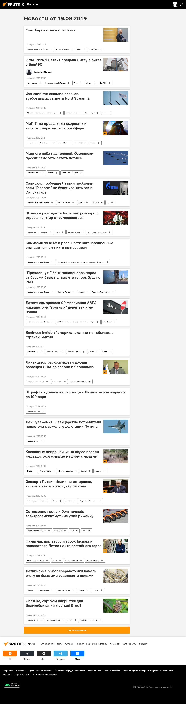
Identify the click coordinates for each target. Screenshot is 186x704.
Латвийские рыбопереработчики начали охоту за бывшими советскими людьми (61, 573)
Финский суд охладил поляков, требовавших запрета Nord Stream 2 (58, 96)
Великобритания (53, 620)
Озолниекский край (70, 172)
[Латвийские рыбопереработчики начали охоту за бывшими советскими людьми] (115, 576)
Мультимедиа (45, 143)
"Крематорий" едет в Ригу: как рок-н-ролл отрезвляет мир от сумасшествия (62, 215)
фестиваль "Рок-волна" (97, 232)
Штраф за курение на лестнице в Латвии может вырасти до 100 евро (75, 394)
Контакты (20, 670)
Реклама (7, 674)
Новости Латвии (62, 49)
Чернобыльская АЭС (78, 381)
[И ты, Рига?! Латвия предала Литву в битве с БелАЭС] (115, 64)
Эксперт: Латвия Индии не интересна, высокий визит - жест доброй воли (59, 483)
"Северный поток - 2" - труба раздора (42, 113)
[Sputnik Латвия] (14, 7)
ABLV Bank (107, 322)
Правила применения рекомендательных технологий (148, 670)
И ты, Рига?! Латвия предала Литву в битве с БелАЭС (64, 62)
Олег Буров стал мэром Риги (51, 30)
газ (104, 113)
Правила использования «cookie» (104, 670)
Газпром (95, 202)
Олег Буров (93, 49)
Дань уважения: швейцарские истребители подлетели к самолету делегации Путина (63, 424)
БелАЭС (103, 83)
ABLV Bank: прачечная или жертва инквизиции (76, 322)
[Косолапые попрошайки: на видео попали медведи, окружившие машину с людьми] (115, 456)
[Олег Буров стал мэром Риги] (115, 35)
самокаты (58, 530)
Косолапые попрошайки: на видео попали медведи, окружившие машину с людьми (62, 454)
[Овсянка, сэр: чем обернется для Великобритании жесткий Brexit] (115, 605)
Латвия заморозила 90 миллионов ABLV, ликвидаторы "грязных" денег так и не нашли (61, 307)
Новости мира (71, 113)
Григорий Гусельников (101, 292)
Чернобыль (57, 381)
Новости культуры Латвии (37, 232)
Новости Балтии (52, 352)
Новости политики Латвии (37, 49)
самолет (78, 143)
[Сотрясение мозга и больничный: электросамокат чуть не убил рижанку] (115, 516)
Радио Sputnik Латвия (35, 381)
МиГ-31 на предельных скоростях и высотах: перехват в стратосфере (56, 125)
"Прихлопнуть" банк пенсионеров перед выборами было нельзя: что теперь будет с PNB (63, 277)
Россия (93, 143)
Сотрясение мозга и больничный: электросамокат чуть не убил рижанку (59, 513)
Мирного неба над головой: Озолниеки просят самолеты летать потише (59, 155)
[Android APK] (12, 685)
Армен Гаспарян (71, 560)
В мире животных (66, 471)
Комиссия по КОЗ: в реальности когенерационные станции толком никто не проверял (69, 245)
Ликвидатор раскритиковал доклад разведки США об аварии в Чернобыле (60, 364)
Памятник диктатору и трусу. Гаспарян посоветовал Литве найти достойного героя (63, 543)
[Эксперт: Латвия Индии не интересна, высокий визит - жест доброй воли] (115, 486)
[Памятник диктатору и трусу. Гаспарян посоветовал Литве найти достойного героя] (115, 546)
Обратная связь (22, 674)
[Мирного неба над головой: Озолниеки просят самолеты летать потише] (115, 158)
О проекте (8, 670)
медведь (98, 471)
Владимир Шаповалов (88, 501)
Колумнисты (32, 83)
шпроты (95, 590)
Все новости (47, 644)
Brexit (70, 620)
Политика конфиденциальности (70, 670)
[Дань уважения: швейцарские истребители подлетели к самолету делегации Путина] (115, 426)
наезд (84, 530)
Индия (55, 501)
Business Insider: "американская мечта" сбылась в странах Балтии (70, 334)
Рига (79, 49)
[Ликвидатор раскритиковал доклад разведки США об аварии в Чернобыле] (115, 367)
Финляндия (89, 113)
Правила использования (40, 670)
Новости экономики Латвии (38, 202)
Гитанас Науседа (92, 560)
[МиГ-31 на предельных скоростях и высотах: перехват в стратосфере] (115, 128)
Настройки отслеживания (45, 674)
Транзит (114, 644)
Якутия (84, 471)
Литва (76, 83)
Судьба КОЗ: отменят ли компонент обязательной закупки (80, 262)
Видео (29, 143)
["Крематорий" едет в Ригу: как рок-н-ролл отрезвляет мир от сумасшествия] (115, 218)
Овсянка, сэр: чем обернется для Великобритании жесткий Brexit (54, 603)
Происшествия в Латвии (36, 530)
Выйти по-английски (89, 620)
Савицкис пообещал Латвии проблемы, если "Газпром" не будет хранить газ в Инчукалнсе (60, 188)
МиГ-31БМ (63, 143)
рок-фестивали (74, 232)
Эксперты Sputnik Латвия (55, 83)
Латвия (89, 83)
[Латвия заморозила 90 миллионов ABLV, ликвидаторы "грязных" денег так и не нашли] (115, 307)
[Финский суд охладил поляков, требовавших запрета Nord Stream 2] (115, 98)
